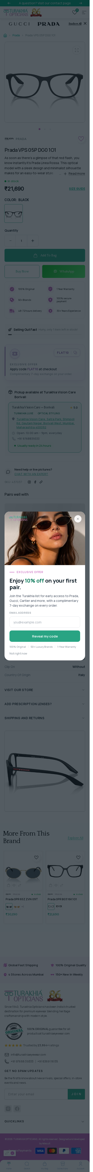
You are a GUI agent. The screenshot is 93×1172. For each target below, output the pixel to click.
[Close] (77, 518)
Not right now (18, 653)
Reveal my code (45, 636)
